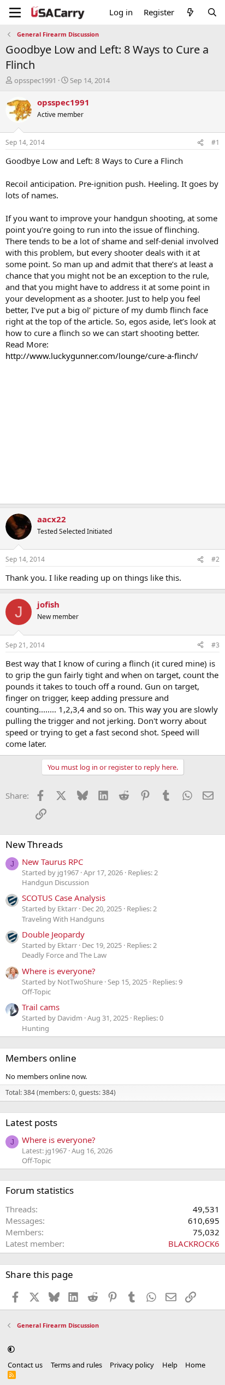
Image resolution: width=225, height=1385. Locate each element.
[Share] (200, 143)
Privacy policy (132, 1365)
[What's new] (190, 12)
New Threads (34, 844)
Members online (40, 1058)
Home (195, 1365)
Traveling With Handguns (63, 919)
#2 (215, 559)
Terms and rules (76, 1365)
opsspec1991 (35, 80)
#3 (215, 645)
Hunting (35, 1028)
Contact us (25, 1365)
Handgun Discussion (55, 882)
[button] (11, 1349)
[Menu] (15, 12)
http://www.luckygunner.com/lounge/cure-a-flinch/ (101, 355)
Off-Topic (36, 992)
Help (169, 1365)
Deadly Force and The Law (64, 955)
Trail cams (41, 1006)
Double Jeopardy (53, 934)
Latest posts (31, 1122)
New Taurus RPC (52, 861)
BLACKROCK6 (194, 1243)
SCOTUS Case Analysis (63, 897)
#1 (215, 142)
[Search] (212, 12)
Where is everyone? (59, 970)
